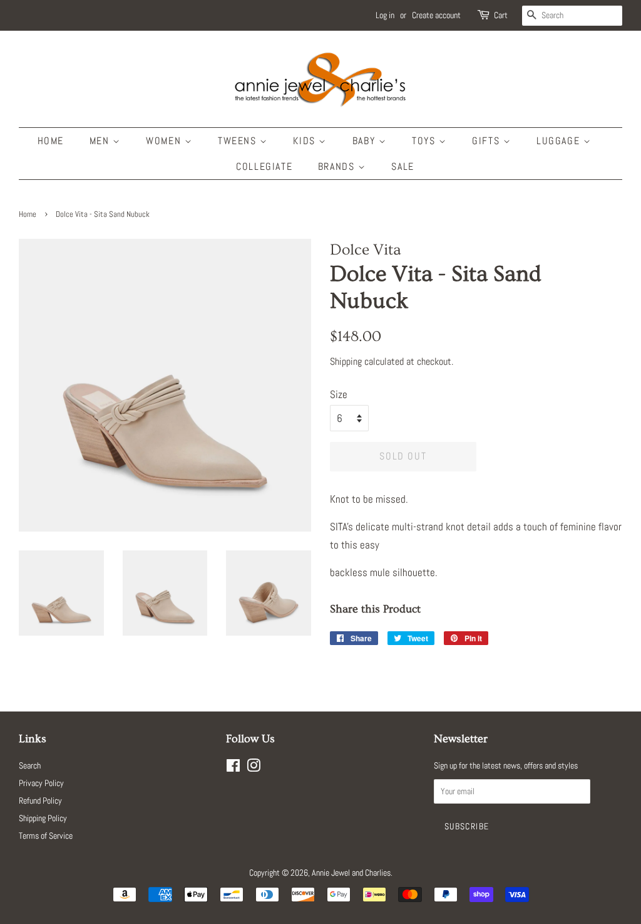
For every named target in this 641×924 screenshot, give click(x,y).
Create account (436, 15)
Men (101, 140)
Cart (501, 15)
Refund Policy (40, 800)
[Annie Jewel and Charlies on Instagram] (253, 768)
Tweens (239, 140)
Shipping (346, 361)
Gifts (487, 140)
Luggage (559, 140)
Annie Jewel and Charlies (351, 872)
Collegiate (264, 166)
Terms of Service (46, 835)
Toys (425, 140)
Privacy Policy (41, 783)
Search (30, 765)
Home (51, 140)
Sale (402, 166)
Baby (365, 140)
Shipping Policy (43, 818)
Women (165, 140)
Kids (306, 140)
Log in (385, 15)
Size (338, 394)
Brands (338, 166)
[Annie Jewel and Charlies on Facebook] (233, 768)
